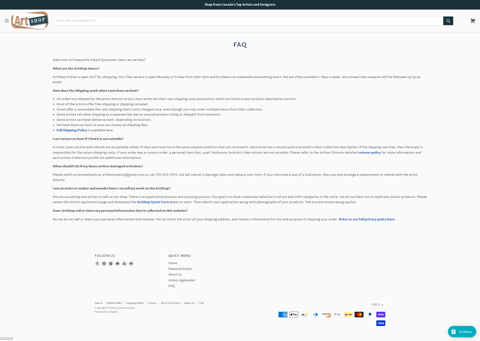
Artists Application (181, 280)
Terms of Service (170, 303)
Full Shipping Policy (71, 130)
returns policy (369, 152)
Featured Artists (180, 269)
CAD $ (376, 304)
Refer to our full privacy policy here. (367, 219)
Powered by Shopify (106, 312)
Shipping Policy (135, 303)
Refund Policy (114, 303)
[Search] (448, 21)
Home (172, 263)
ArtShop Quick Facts (153, 202)
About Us (175, 275)
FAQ (171, 286)
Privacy (152, 303)
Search (99, 303)
